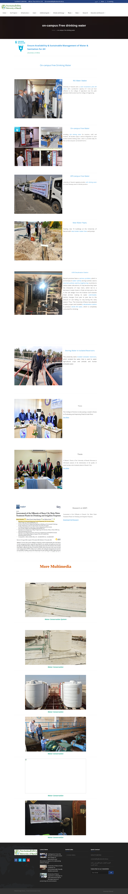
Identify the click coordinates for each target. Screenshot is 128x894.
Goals (34, 13)
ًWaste (70, 13)
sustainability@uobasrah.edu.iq (55, 1)
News (102, 1)
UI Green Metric (71, 855)
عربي (96, 1)
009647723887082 (21, 1)
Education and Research (97, 13)
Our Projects (13, 13)
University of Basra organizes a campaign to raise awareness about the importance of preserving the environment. (51, 877)
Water (77, 13)
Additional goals (44, 13)
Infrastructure (25, 13)
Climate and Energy (58, 13)
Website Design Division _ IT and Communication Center (27, 890)
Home (4, 13)
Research (85, 13)
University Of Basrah (108, 891)
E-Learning (110, 1)
